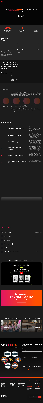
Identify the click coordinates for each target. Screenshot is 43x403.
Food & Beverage (21, 386)
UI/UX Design (12, 384)
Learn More (22, 300)
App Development (12, 383)
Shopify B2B (3, 383)
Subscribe (39, 396)
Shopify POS (3, 386)
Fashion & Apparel (21, 385)
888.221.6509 (37, 388)
